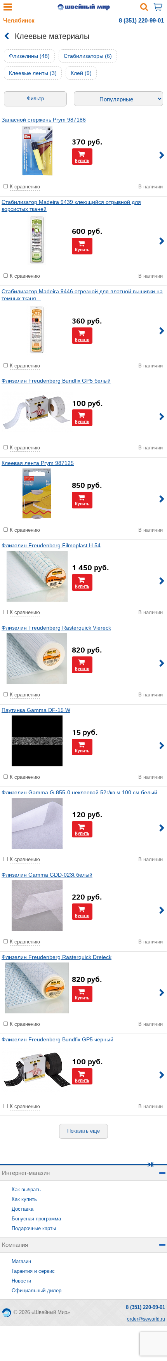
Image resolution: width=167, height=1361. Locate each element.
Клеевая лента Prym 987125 (38, 463)
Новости (21, 1281)
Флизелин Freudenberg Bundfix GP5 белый (56, 381)
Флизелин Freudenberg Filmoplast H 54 (51, 545)
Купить (82, 160)
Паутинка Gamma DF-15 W (36, 710)
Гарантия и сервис (33, 1271)
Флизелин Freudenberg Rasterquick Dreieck (56, 957)
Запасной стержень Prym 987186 (44, 120)
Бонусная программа (36, 1219)
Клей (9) (81, 73)
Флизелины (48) (29, 56)
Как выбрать (26, 1189)
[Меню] (7, 9)
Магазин (21, 1261)
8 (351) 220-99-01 (141, 20)
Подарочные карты (34, 1228)
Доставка (22, 1209)
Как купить (24, 1199)
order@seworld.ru (146, 1319)
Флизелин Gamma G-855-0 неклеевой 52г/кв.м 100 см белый (79, 792)
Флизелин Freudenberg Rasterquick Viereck (56, 628)
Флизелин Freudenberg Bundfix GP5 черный (57, 1039)
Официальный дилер (36, 1290)
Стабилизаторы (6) (88, 56)
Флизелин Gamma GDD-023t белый (47, 875)
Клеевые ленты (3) (33, 73)
